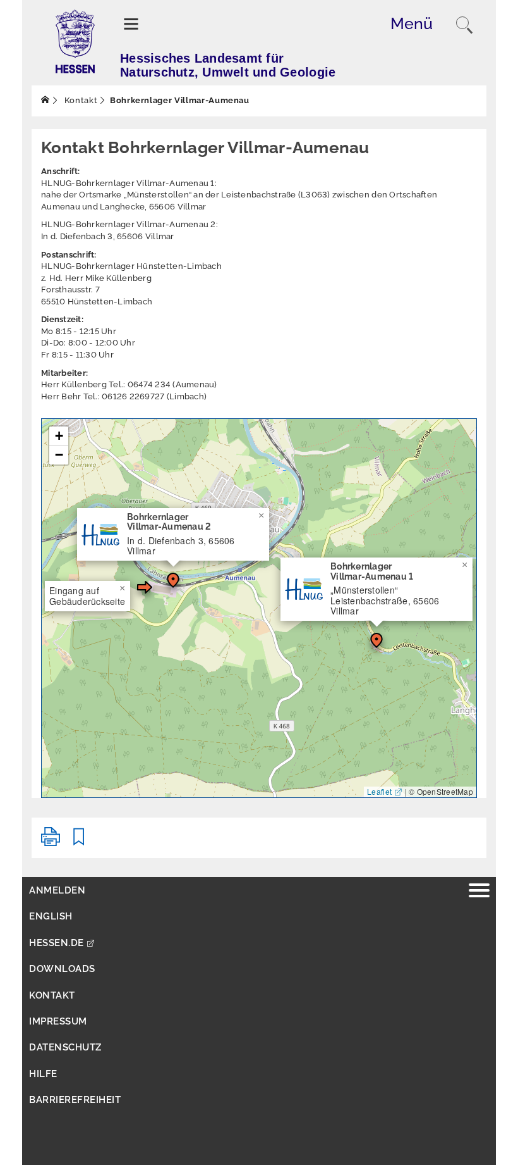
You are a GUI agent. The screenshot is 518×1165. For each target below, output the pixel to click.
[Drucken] (50, 842)
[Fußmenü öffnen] (479, 891)
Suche (464, 25)
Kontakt (79, 100)
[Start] (45, 100)
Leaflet (379, 791)
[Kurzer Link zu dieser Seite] (78, 842)
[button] (173, 580)
